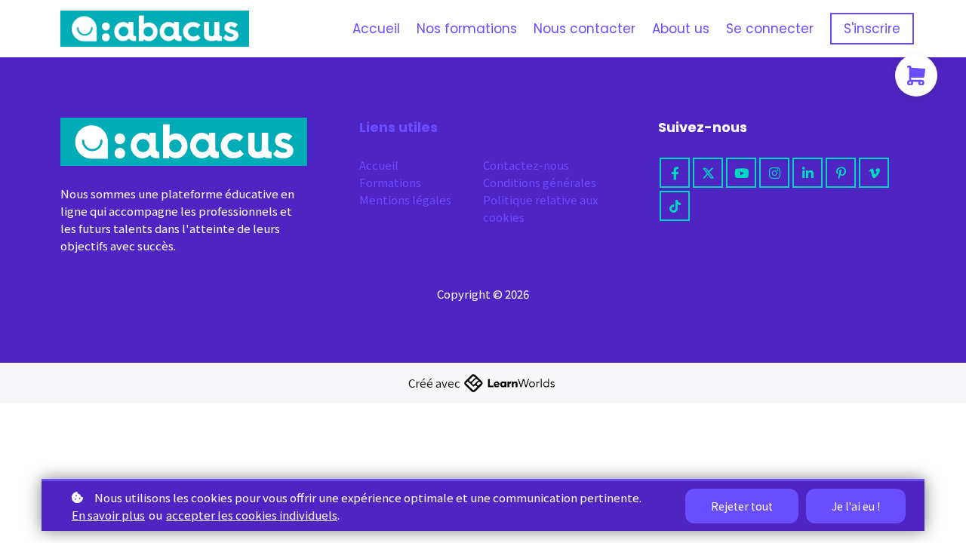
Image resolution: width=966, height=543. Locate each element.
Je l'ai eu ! (856, 506)
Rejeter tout (742, 506)
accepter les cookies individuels (251, 515)
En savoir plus (108, 515)
